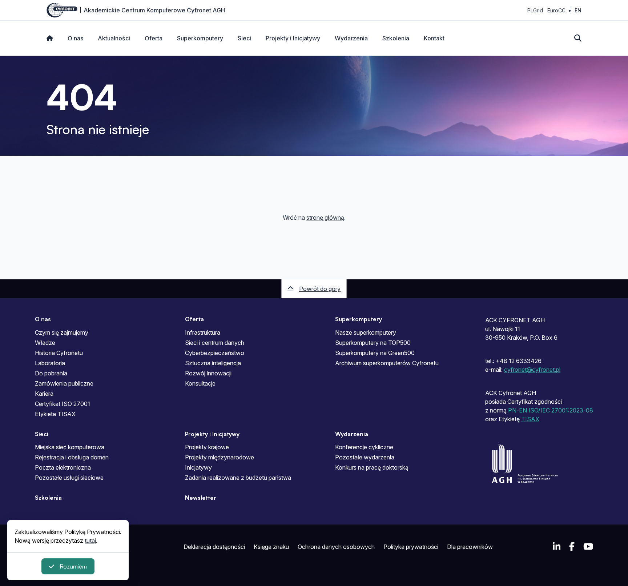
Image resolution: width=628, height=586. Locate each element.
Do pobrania (51, 373)
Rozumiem (73, 566)
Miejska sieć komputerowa (69, 447)
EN (578, 10)
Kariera (44, 393)
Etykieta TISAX (55, 414)
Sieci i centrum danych (214, 342)
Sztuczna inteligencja (213, 363)
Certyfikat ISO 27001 (62, 403)
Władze (45, 342)
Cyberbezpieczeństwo (214, 352)
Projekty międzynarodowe (219, 457)
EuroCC (556, 10)
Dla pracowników (470, 546)
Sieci (244, 38)
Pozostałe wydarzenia (364, 457)
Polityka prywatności (410, 546)
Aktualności (114, 38)
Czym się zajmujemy (61, 332)
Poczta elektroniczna (63, 467)
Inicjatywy (198, 467)
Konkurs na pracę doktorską (371, 467)
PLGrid (535, 10)
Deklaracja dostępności (214, 546)
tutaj (90, 540)
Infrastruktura (202, 332)
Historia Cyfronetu (59, 352)
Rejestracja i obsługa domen (72, 457)
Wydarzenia (351, 38)
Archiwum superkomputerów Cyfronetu (387, 363)
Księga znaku (271, 546)
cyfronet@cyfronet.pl (532, 369)
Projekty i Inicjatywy (293, 38)
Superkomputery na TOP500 (373, 342)
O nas (75, 38)
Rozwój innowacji (208, 373)
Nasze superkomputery (365, 332)
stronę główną (325, 217)
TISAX (530, 419)
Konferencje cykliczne (364, 447)
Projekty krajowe (207, 447)
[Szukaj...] (577, 38)
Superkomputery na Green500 (375, 352)
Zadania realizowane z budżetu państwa (238, 477)
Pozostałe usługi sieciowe (69, 477)
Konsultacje (200, 383)
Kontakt (434, 38)
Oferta (153, 38)
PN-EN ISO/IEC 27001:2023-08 (550, 410)
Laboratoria (50, 363)
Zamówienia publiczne (64, 383)
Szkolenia (395, 38)
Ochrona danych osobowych (336, 546)
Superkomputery (200, 38)
